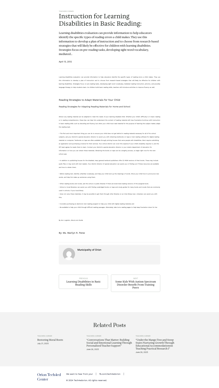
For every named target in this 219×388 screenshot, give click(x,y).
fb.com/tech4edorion (109, 374)
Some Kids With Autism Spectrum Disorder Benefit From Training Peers (135, 284)
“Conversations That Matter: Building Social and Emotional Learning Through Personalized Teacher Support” (109, 342)
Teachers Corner (66, 11)
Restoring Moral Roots (50, 339)
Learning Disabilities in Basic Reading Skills (83, 283)
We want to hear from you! (79, 374)
